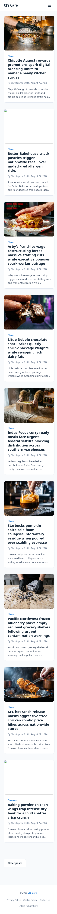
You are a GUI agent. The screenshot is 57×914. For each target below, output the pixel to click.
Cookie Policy (30, 899)
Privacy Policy (14, 899)
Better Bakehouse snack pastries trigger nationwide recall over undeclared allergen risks (28, 162)
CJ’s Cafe (11, 5)
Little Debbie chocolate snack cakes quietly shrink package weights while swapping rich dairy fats (28, 348)
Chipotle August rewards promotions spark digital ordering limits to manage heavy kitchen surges (29, 69)
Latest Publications (28, 905)
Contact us (44, 899)
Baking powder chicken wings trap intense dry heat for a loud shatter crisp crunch (28, 811)
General (12, 800)
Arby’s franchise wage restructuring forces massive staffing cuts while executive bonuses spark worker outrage (29, 255)
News (11, 56)
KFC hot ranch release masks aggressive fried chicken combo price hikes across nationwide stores (28, 720)
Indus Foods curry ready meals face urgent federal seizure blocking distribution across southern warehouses (28, 441)
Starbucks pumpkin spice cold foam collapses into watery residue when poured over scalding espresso (27, 534)
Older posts (15, 863)
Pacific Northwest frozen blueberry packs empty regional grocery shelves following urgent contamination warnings (29, 627)
